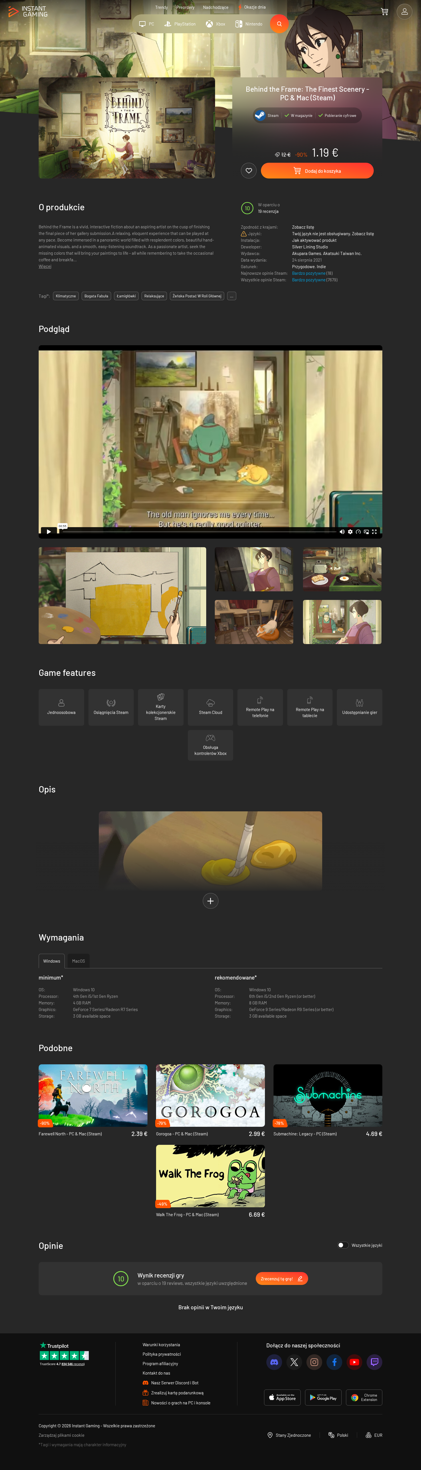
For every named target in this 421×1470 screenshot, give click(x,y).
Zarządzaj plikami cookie (61, 1435)
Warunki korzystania (161, 1344)
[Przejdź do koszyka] (384, 11)
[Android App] (323, 1397)
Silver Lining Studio (310, 246)
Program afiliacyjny (160, 1363)
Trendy (161, 7)
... (231, 296)
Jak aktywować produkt (314, 240)
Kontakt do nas (156, 1372)
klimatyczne (66, 296)
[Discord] (274, 1362)
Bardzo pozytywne (309, 273)
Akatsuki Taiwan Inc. (342, 253)
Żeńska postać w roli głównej (197, 296)
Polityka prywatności (162, 1354)
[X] (294, 1362)
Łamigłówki (126, 296)
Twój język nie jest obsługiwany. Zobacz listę (333, 233)
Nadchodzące (216, 7)
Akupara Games (306, 253)
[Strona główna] (28, 11)
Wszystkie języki (367, 1245)
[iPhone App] (282, 1397)
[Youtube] (354, 1362)
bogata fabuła (96, 296)
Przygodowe (303, 266)
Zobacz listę (303, 226)
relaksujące (154, 296)
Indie (321, 266)
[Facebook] (334, 1362)
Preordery (185, 7)
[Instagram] (314, 1362)
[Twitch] (374, 1362)
